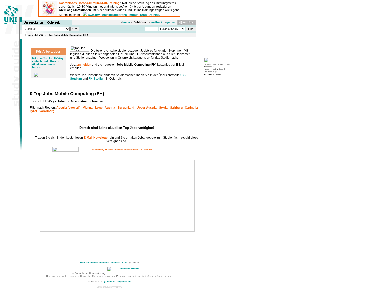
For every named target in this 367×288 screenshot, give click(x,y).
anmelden (84, 64)
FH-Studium (97, 78)
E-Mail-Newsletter (96, 137)
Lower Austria (105, 107)
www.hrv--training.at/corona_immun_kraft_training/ (124, 15)
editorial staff (119, 262)
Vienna (88, 107)
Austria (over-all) (68, 107)
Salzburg (176, 107)
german (171, 22)
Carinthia (191, 107)
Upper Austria (147, 107)
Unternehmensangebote (94, 262)
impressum (124, 281)
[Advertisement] (83, 196)
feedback (156, 22)
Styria (163, 107)
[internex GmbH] (127, 273)
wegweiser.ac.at (212, 74)
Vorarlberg (46, 111)
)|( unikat (109, 281)
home (126, 22)
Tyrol (33, 111)
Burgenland (126, 107)
